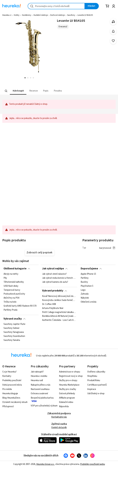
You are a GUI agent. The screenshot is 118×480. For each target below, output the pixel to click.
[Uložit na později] (113, 40)
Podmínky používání (11, 380)
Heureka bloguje (10, 393)
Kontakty (6, 376)
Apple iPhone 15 (88, 274)
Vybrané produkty (52, 291)
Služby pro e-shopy (68, 380)
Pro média (7, 389)
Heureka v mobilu (39, 376)
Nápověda (64, 406)
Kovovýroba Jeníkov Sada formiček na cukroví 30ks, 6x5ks (59, 300)
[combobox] (56, 6)
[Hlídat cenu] (113, 31)
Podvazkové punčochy (14, 293)
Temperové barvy (12, 289)
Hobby (16, 15)
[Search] (6, 90)
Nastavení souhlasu (40, 389)
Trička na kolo (10, 301)
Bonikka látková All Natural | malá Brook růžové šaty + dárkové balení (59, 316)
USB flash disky (11, 286)
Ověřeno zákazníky (96, 371)
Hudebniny (26, 15)
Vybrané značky (13, 319)
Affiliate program (67, 397)
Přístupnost (8, 406)
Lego (83, 289)
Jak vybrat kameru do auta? (55, 282)
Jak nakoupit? (37, 371)
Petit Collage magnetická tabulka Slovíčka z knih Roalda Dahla (59, 312)
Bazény (84, 282)
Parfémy (84, 278)
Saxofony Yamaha (12, 340)
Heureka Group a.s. (45, 464)
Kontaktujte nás (59, 417)
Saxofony (71, 15)
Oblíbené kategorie (15, 268)
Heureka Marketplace (69, 384)
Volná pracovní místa (12, 384)
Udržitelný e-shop (95, 393)
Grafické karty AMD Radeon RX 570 (20, 306)
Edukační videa (66, 402)
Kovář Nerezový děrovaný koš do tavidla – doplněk (59, 296)
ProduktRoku (93, 380)
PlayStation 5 (87, 286)
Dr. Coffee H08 (49, 304)
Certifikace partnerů (97, 384)
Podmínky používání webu (92, 464)
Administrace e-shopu (69, 371)
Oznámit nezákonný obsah (15, 402)
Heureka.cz (6, 15)
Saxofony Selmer (12, 328)
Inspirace (91, 389)
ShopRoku (92, 376)
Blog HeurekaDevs (11, 397)
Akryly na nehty (11, 274)
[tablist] (45, 91)
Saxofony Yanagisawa (14, 332)
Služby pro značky (67, 389)
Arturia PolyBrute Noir (52, 308)
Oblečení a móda (88, 301)
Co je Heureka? (9, 371)
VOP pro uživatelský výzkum (44, 405)
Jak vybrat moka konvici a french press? (59, 278)
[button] (18, 91)
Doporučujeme (89, 268)
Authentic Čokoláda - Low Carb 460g (59, 320)
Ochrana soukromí (39, 393)
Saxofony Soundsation (14, 336)
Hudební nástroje (40, 15)
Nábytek (85, 297)
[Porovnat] (113, 21)
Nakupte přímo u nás (40, 384)
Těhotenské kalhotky (14, 282)
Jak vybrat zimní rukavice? (54, 274)
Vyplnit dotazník (59, 427)
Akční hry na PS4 (11, 297)
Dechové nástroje (57, 15)
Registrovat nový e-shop (71, 376)
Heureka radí (37, 380)
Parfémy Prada (10, 310)
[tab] (18, 91)
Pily (5, 278)
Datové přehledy (67, 393)
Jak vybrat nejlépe (53, 268)
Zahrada (84, 293)
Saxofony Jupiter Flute (14, 324)
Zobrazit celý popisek (39, 252)
